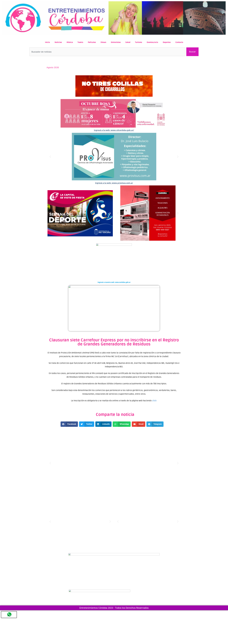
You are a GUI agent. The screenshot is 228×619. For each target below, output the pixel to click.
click (154, 400)
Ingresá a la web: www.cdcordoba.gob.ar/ (114, 130)
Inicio (47, 42)
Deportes (167, 42)
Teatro (80, 42)
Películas (92, 42)
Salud (127, 42)
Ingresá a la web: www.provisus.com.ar (114, 183)
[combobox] (107, 51)
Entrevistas (116, 42)
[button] (50, 156)
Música (70, 42)
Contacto (179, 42)
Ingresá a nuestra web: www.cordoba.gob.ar (114, 282)
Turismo (138, 42)
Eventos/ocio (152, 42)
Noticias (58, 42)
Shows (103, 42)
